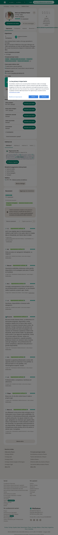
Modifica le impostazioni (15, 97)
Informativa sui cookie (14, 92)
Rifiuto (33, 96)
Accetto (44, 96)
